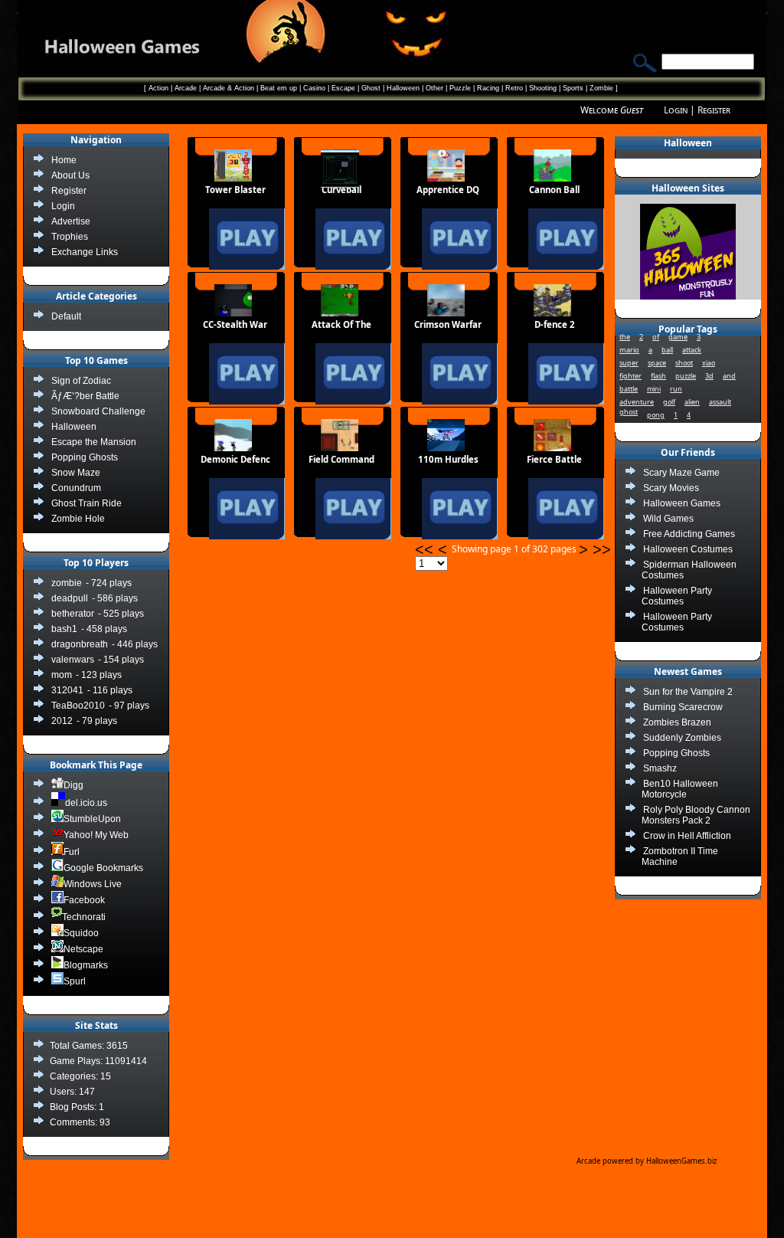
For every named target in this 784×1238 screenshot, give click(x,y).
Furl (72, 852)
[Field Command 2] (328, 547)
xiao (708, 363)
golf (669, 402)
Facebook (84, 900)
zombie (66, 583)
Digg (73, 785)
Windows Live (93, 884)
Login (676, 109)
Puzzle (460, 88)
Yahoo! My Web (96, 835)
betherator (72, 613)
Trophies (69, 236)
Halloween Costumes (688, 549)
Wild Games (668, 518)
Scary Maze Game (681, 472)
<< (426, 549)
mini (654, 389)
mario (629, 350)
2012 (62, 721)
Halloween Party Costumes (677, 596)
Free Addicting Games (689, 534)
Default (66, 316)
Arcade (186, 88)
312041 (67, 690)
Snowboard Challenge (98, 411)
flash (658, 376)
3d (709, 376)
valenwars (72, 659)
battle (628, 389)
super (629, 363)
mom (61, 675)
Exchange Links (84, 252)
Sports (573, 88)
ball (667, 350)
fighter (630, 376)
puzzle (685, 376)
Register (713, 109)
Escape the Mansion (93, 442)
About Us (70, 175)
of (655, 337)
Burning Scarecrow (683, 707)
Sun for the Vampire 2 (688, 691)
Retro (514, 88)
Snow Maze (75, 472)
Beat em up (278, 88)
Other (434, 88)
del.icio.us (86, 802)
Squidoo (81, 933)
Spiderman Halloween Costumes (689, 570)
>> (602, 549)
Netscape (83, 949)
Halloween (403, 88)
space (657, 363)
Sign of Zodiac (81, 380)
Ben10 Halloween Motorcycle (680, 789)
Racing (488, 88)
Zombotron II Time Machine (680, 856)
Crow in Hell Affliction (687, 835)
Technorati (84, 917)
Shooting (543, 88)
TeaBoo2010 (78, 705)
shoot (684, 363)
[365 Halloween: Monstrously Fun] (688, 296)
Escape (343, 88)
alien (692, 402)
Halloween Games (681, 503)
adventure (636, 402)
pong (656, 415)
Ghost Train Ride (86, 503)
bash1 (64, 629)
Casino (314, 88)
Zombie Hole (78, 518)
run (676, 389)
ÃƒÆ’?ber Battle (85, 396)
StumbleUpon (92, 819)
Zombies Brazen (677, 722)
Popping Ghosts (676, 753)
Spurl (75, 981)
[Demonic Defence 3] (222, 547)
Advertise (70, 221)
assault (720, 402)
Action (158, 88)
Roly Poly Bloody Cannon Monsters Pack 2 (696, 815)
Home (64, 160)
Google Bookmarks (103, 868)
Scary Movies (671, 488)
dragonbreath (79, 644)
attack (691, 350)
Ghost (371, 88)
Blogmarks (86, 965)
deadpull (69, 598)
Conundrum (76, 488)
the (624, 337)
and (729, 376)
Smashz (660, 768)
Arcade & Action (228, 88)
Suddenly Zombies (682, 737)
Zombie (601, 88)
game (678, 337)
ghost (628, 412)
